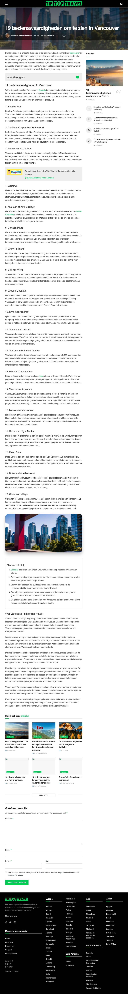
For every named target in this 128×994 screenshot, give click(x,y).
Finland (49, 932)
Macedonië (50, 970)
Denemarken (51, 925)
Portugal (69, 913)
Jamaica (89, 966)
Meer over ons (11, 916)
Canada (51, 35)
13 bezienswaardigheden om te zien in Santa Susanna (107, 140)
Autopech (50, 981)
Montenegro (51, 977)
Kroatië (49, 959)
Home (7, 938)
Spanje (69, 925)
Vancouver (75, 52)
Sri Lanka (90, 925)
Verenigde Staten (93, 988)
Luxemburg (50, 966)
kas (41, 376)
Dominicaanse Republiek (92, 961)
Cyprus (49, 921)
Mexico (89, 970)
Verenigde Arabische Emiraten (90, 935)
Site (47, 861)
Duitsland (50, 929)
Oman (88, 921)
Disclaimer (9, 946)
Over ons (9, 942)
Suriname (70, 965)
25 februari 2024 (40, 786)
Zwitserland (71, 946)
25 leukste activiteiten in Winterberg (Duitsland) (107, 108)
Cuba (88, 956)
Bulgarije (49, 917)
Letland (49, 962)
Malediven (90, 914)
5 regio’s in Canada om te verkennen (70, 778)
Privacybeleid (11, 953)
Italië (48, 955)
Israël (88, 910)
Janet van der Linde (22, 35)
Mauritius (110, 925)
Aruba (68, 961)
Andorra (49, 910)
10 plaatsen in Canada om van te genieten (15, 778)
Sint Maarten (91, 984)
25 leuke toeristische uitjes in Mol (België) (106, 129)
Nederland (70, 898)
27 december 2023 (67, 783)
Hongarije (50, 944)
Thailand (90, 929)
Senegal (109, 929)
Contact (8, 949)
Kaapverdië (111, 914)
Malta (48, 974)
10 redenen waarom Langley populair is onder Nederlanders (41, 780)
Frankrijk (49, 936)
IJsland (49, 951)
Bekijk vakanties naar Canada (40, 177)
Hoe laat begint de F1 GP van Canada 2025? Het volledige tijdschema (16, 744)
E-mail (8, 861)
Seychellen (111, 932)
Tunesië (109, 940)
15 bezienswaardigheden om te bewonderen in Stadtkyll (106, 118)
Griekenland (51, 940)
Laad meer (43, 795)
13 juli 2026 (11, 751)
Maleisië (89, 917)
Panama (89, 980)
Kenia (108, 917)
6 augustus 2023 (40, 35)
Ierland (49, 947)
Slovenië (69, 921)
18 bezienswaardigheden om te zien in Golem (98, 93)
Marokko (110, 921)
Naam (8, 850)
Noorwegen (71, 902)
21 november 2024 (40, 753)
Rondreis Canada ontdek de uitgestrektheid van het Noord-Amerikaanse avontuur (43, 745)
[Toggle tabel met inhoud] (78, 76)
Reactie (9, 818)
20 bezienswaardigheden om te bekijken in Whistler (70, 744)
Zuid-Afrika (111, 944)
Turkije (69, 932)
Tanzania (110, 936)
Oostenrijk (70, 906)
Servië (68, 917)
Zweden (69, 942)
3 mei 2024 (64, 751)
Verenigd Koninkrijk (70, 937)
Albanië (49, 906)
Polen (68, 910)
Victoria (14, 569)
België (48, 914)
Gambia (109, 910)
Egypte (109, 906)
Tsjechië (69, 928)
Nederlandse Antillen (91, 975)
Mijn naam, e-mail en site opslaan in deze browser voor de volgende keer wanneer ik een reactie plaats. (44, 873)
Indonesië (90, 906)
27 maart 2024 (12, 783)
